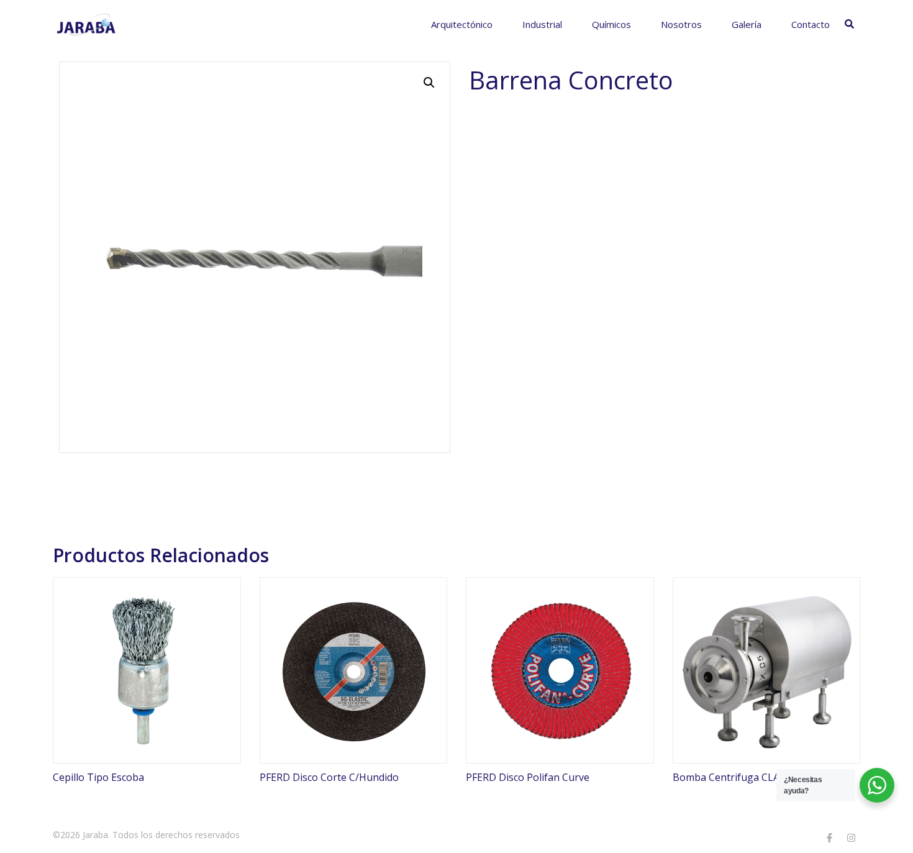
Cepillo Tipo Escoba (98, 777)
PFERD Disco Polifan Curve (527, 777)
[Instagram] (851, 837)
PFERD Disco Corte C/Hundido (329, 777)
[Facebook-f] (829, 837)
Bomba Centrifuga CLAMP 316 (743, 777)
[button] (429, 82)
